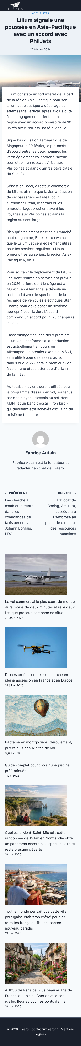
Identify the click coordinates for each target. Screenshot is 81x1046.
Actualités (40, 13)
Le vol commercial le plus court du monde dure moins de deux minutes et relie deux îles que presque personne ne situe (40, 607)
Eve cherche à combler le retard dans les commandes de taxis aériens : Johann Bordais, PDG (19, 513)
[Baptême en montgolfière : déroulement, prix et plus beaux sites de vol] (40, 715)
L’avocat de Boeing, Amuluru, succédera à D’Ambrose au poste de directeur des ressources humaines (60, 513)
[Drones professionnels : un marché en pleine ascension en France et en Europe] (40, 647)
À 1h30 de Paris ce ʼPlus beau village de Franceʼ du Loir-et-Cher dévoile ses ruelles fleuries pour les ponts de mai (38, 995)
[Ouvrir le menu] (72, 5)
